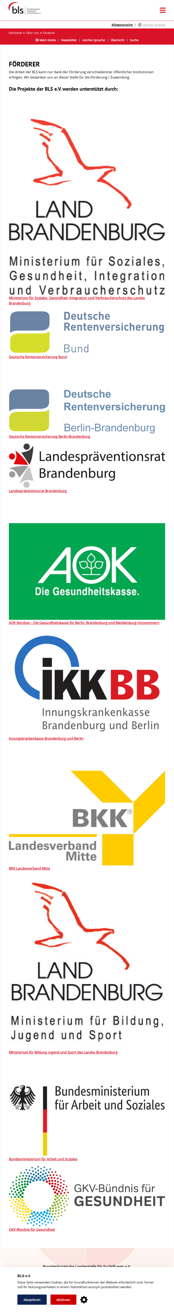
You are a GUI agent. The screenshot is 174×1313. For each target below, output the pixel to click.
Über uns (32, 33)
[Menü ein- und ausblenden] (87, 10)
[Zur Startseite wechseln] (22, 14)
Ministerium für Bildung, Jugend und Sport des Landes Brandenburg (63, 1052)
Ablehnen (63, 1300)
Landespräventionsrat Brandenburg (38, 491)
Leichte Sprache (154, 25)
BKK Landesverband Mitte (29, 868)
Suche (134, 40)
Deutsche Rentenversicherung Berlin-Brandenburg (49, 436)
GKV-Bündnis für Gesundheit (32, 1229)
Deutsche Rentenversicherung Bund (38, 357)
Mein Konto (47, 40)
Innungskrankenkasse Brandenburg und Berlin (46, 738)
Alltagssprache (122, 25)
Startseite (15, 33)
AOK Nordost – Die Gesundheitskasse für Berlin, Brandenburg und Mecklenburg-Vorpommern (84, 622)
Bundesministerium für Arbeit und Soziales (43, 1159)
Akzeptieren (32, 1300)
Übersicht (117, 40)
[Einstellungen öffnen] (84, 1300)
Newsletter (69, 40)
